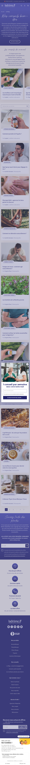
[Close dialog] (27, 364)
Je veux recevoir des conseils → (15, 397)
